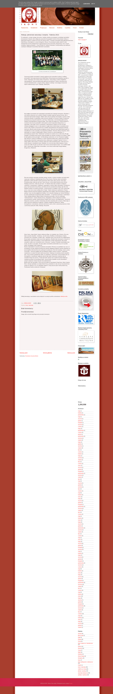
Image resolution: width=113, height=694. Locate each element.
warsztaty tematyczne (83, 673)
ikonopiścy (80, 658)
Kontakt (81, 28)
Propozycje (43, 28)
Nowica (79, 646)
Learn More (86, 3)
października (81, 414)
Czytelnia (67, 28)
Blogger (70, 683)
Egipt (79, 637)
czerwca (80, 426)
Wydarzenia (24, 28)
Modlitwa (59, 28)
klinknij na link (64, 296)
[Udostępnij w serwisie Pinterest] (40, 303)
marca (79, 465)
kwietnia (80, 412)
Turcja (79, 650)
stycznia (80, 418)
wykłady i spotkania (82, 674)
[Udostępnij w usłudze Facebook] (38, 303)
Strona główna (47, 353)
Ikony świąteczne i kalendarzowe (85, 643)
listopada (80, 422)
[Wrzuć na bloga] (35, 303)
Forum (75, 28)
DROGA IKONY (28, 303)
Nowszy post (23, 353)
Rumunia (80, 648)
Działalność (34, 28)
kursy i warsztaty (29, 305)
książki (79, 665)
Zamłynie (80, 654)
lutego (79, 428)
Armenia (80, 633)
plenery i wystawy (82, 671)
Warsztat (51, 28)
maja (79, 411)
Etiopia (79, 639)
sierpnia (79, 440)
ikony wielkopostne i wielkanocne (85, 662)
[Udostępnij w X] (37, 303)
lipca (79, 449)
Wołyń (79, 652)
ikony (79, 660)
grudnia (79, 420)
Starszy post (71, 353)
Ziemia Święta (81, 656)
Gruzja (79, 641)
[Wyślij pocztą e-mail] (34, 303)
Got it (93, 3)
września (80, 424)
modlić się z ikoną (82, 669)
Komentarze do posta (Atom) (31, 356)
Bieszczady (80, 635)
